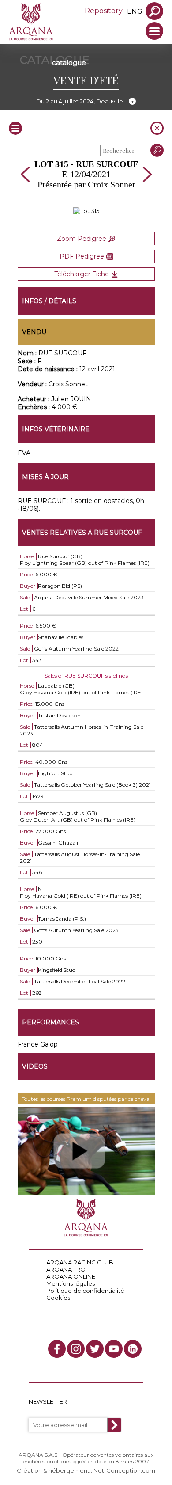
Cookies (58, 1297)
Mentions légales (70, 1283)
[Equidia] (86, 1151)
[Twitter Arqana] (95, 1349)
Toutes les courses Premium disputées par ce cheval (86, 1099)
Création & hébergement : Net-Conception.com (86, 1470)
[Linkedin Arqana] (133, 1349)
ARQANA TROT (67, 1269)
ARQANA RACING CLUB (79, 1262)
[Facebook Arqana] (57, 1349)
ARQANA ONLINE (70, 1276)
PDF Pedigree (82, 256)
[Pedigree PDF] (86, 210)
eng (134, 11)
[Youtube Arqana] (114, 1349)
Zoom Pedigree (81, 239)
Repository (104, 11)
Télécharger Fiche (81, 274)
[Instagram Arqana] (76, 1349)
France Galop (38, 1044)
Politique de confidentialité (85, 1290)
